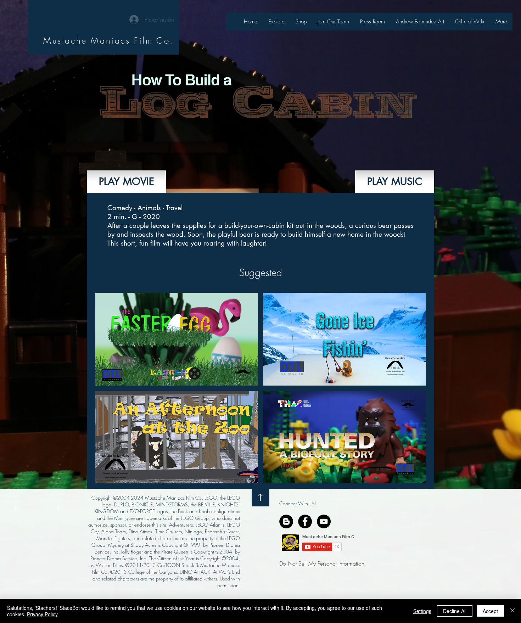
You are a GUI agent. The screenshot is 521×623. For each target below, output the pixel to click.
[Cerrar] (512, 611)
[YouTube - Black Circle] (324, 521)
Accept (490, 610)
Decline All (454, 610)
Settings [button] (422, 610)
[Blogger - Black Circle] (286, 521)
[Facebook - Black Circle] (305, 521)
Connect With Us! (297, 503)
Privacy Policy (42, 614)
